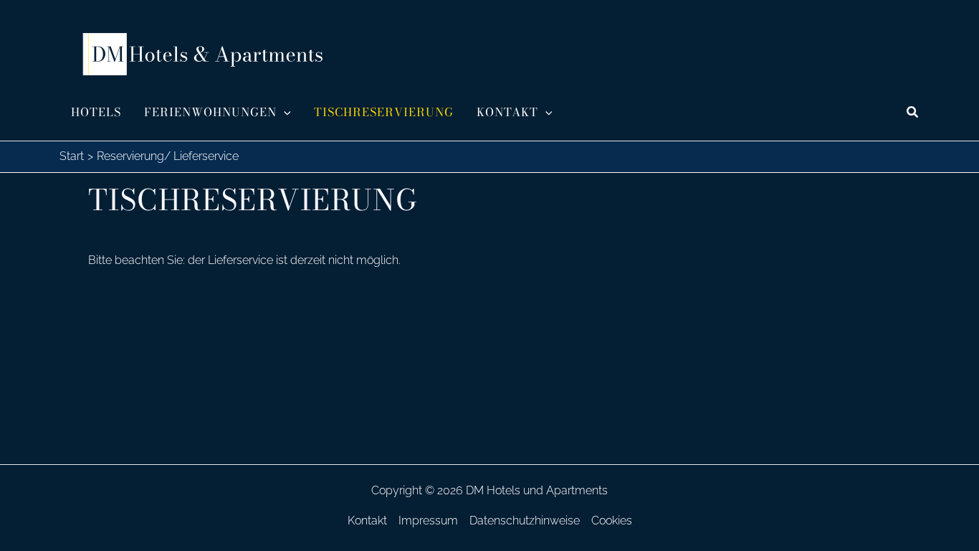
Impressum (428, 520)
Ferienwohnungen (210, 112)
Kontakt (507, 112)
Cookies (611, 520)
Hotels (96, 112)
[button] (284, 112)
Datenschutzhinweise (524, 520)
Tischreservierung (384, 112)
